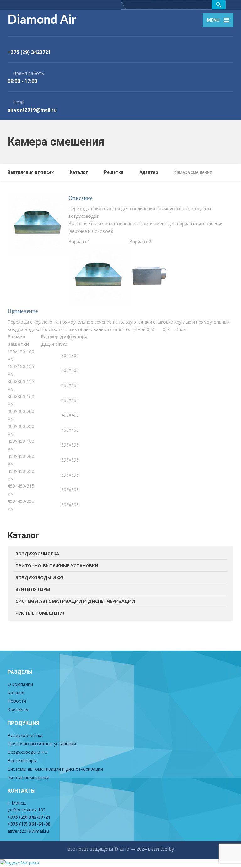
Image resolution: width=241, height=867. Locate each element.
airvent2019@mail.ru (28, 831)
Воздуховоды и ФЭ (39, 578)
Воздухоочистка (37, 554)
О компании (20, 684)
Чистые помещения (40, 613)
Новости (17, 701)
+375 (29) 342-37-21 (29, 817)
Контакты (18, 709)
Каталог (16, 693)
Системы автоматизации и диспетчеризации (75, 601)
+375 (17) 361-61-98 (29, 824)
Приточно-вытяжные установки (56, 566)
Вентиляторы (32, 589)
